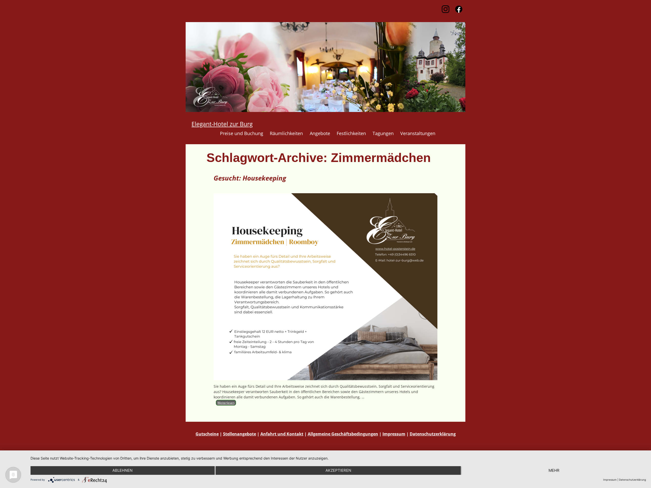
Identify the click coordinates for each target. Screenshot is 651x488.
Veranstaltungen (417, 133)
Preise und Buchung (241, 133)
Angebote (320, 133)
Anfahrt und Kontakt (281, 434)
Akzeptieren (338, 470)
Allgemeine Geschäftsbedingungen (343, 434)
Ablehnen (122, 470)
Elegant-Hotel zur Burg (222, 124)
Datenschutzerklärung (433, 434)
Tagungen (383, 133)
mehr (554, 470)
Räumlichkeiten (286, 133)
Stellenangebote (239, 434)
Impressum (393, 434)
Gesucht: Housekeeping (250, 178)
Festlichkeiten (351, 133)
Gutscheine (207, 434)
